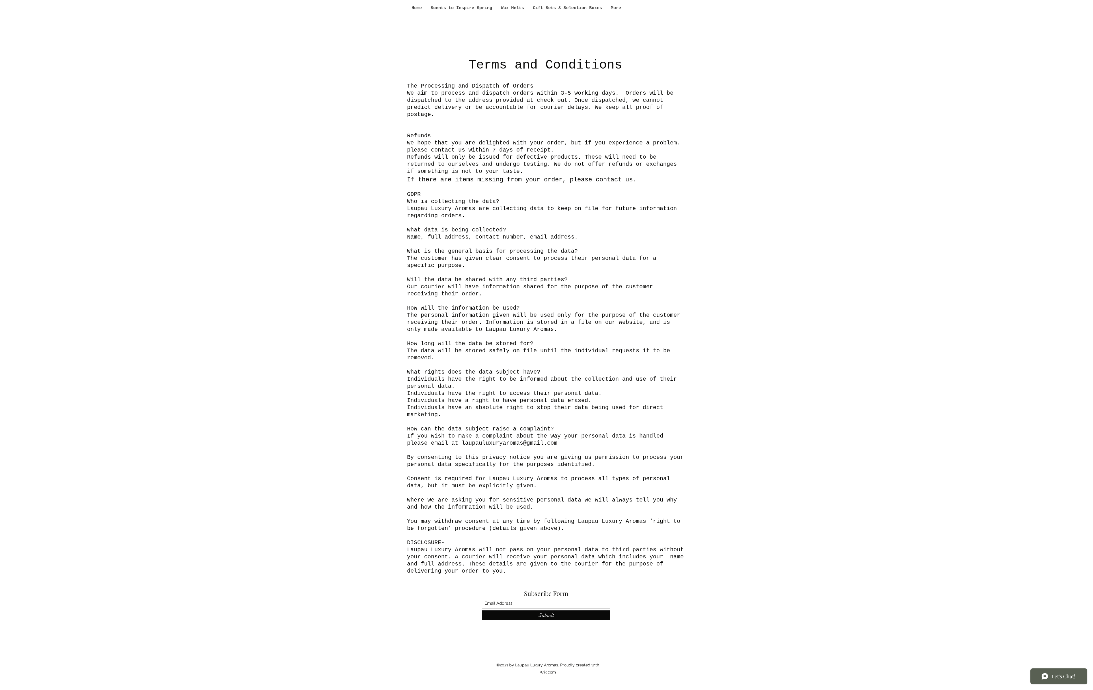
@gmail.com (540, 443)
